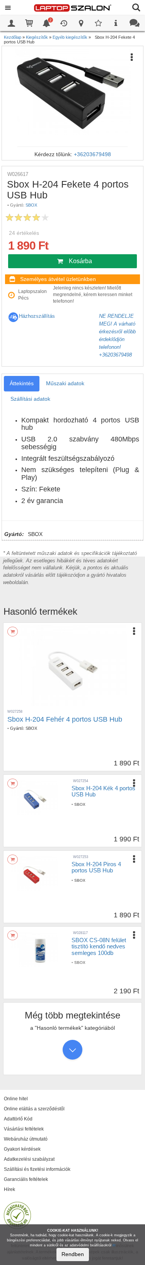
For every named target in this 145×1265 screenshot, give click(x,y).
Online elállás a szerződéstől (34, 1109)
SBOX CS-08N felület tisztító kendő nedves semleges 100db (99, 946)
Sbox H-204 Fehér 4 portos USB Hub (64, 719)
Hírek (9, 1189)
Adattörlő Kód (18, 1119)
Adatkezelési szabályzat (29, 1159)
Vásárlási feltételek (24, 1129)
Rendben (72, 1254)
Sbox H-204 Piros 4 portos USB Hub (96, 867)
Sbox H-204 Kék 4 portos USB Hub (103, 791)
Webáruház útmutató (26, 1139)
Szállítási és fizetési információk (37, 1169)
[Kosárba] (12, 631)
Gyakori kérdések (22, 1149)
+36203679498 (92, 154)
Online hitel (16, 1098)
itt (114, 1245)
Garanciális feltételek (26, 1179)
